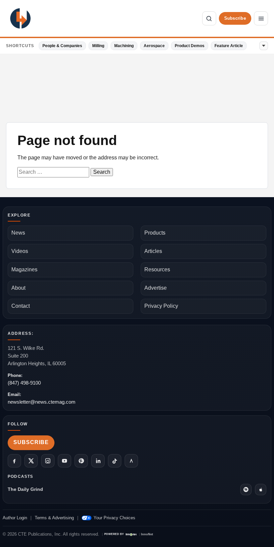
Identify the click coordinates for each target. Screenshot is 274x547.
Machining (124, 45)
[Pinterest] (81, 460)
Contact (20, 306)
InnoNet (147, 534)
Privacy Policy (161, 306)
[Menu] (261, 18)
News (18, 233)
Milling (98, 45)
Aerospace (154, 45)
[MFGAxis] (131, 460)
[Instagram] (47, 460)
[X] (31, 460)
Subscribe (235, 18)
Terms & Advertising (54, 517)
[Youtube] (64, 460)
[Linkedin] (98, 460)
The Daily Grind (25, 489)
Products (154, 233)
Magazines (24, 269)
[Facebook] (14, 460)
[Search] (209, 18)
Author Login (15, 517)
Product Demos (189, 45)
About (18, 288)
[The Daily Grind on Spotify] (246, 489)
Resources (157, 269)
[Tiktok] (114, 460)
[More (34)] (263, 45)
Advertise (155, 288)
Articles (153, 251)
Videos (19, 251)
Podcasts (20, 476)
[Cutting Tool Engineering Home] (20, 18)
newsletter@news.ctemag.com (42, 402)
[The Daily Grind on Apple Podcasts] (260, 489)
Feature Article (229, 45)
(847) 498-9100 (24, 383)
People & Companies (62, 45)
